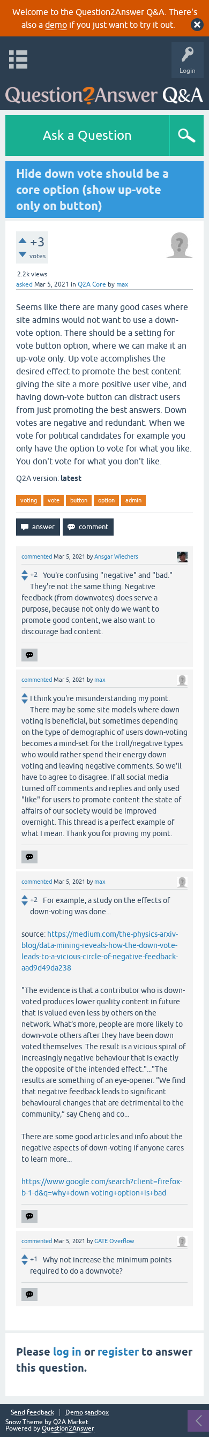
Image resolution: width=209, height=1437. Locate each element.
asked (24, 284)
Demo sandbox (87, 1412)
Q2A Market (70, 1422)
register (118, 1351)
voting (28, 500)
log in (67, 1351)
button (78, 500)
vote (53, 500)
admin (133, 500)
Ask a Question (87, 135)
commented (36, 556)
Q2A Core (92, 284)
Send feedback (32, 1412)
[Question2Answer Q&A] (104, 91)
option (106, 500)
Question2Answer (68, 1428)
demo (56, 24)
